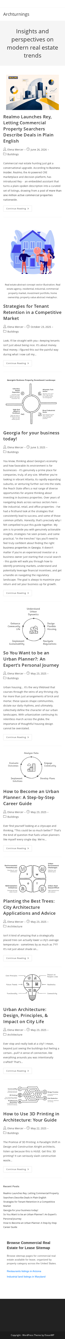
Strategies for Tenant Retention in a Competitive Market (32, 312)
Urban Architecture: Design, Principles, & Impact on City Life (25, 1015)
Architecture (14, 926)
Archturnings (16, 14)
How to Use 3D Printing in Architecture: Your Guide (31, 1117)
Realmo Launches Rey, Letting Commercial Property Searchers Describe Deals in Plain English (28, 129)
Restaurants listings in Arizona (24, 1271)
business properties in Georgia (22, 547)
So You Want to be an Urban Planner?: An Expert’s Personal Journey (31, 659)
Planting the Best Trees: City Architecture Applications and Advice (29, 907)
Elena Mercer (15, 149)
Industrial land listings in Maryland (26, 1276)
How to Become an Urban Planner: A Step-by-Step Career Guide (31, 797)
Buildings (13, 154)
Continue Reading (19, 209)
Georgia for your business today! (20, 1210)
